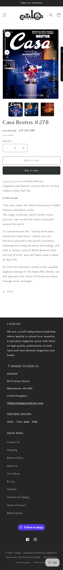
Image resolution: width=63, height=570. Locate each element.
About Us (12, 466)
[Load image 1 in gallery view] (16, 109)
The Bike (12, 489)
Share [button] (10, 291)
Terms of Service (16, 505)
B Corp (11, 481)
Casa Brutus (10, 181)
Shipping (12, 450)
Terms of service (41, 562)
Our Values (13, 473)
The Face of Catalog (18, 497)
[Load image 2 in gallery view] (31, 109)
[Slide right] (59, 110)
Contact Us (13, 442)
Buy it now (31, 170)
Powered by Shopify (31, 557)
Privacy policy (23, 562)
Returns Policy (15, 458)
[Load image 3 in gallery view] (47, 109)
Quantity (7, 141)
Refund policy (15, 513)
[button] (4, 15)
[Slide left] (4, 110)
